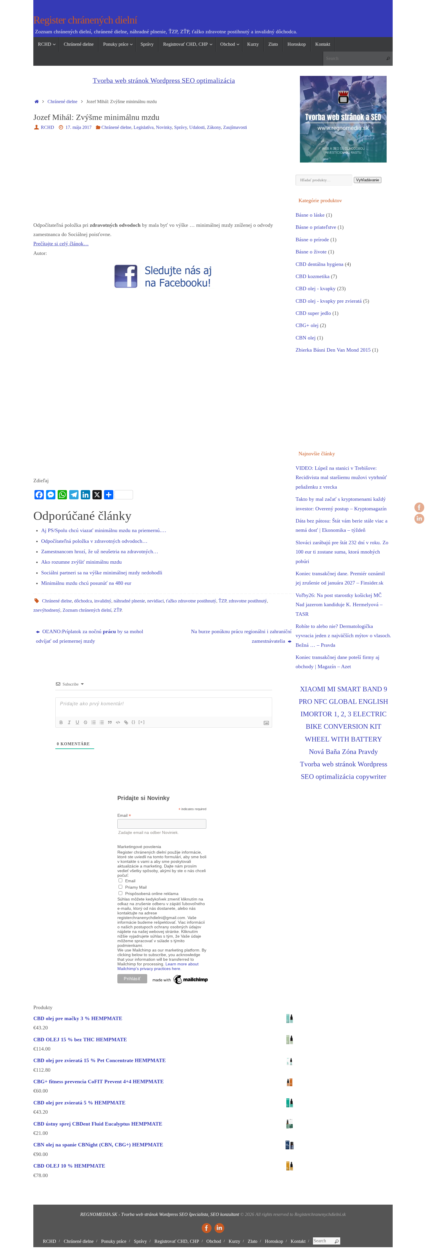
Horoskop (274, 1241)
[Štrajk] (85, 722)
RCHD (47, 127)
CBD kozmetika (312, 276)
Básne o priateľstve (316, 227)
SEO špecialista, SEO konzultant (209, 1214)
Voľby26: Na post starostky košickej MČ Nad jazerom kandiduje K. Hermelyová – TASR (339, 604)
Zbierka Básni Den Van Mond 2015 (333, 350)
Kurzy (234, 1241)
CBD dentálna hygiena (319, 264)
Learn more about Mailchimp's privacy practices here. (158, 966)
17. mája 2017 (78, 127)
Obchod (213, 1241)
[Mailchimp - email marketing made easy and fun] (180, 984)
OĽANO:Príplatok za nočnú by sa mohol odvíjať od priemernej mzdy (89, 636)
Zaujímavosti (235, 127)
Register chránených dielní (85, 20)
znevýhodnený (46, 610)
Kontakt (298, 1241)
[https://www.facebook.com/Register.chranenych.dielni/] (419, 507)
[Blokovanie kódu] (118, 722)
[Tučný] (61, 722)
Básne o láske (310, 215)
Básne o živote (311, 252)
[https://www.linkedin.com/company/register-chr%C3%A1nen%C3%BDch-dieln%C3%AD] (419, 519)
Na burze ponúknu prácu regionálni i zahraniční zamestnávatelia (241, 636)
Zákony (214, 127)
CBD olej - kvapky (316, 288)
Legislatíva (144, 127)
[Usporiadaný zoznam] (94, 722)
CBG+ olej (307, 325)
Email (124, 815)
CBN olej (306, 338)
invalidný (102, 601)
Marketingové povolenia (139, 846)
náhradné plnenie (129, 601)
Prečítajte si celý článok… (61, 243)
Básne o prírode (312, 239)
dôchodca (83, 601)
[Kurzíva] (69, 722)
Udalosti (197, 127)
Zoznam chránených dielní (87, 610)
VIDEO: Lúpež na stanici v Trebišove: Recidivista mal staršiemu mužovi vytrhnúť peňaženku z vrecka (341, 477)
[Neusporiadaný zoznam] (102, 722)
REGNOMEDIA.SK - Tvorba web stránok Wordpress (129, 1214)
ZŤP (117, 610)
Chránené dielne (62, 101)
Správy (180, 127)
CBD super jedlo (313, 313)
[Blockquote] (110, 722)
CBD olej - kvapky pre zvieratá (329, 301)
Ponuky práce (113, 1241)
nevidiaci (155, 601)
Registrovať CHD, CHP (176, 1241)
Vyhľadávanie (367, 180)
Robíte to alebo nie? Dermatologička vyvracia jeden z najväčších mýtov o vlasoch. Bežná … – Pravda (343, 635)
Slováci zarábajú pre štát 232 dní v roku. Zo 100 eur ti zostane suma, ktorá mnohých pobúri (342, 552)
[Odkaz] (126, 722)
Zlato (252, 1241)
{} (134, 722)
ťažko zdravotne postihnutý (191, 601)
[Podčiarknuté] (77, 722)
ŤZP (222, 601)
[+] (142, 722)
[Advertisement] (163, 179)
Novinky (164, 127)
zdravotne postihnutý (248, 601)
